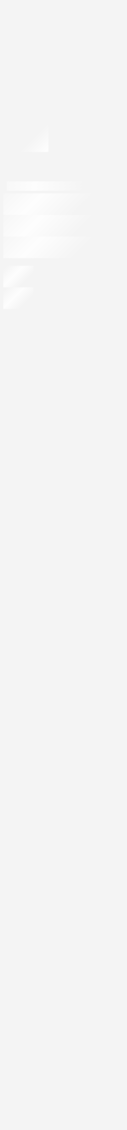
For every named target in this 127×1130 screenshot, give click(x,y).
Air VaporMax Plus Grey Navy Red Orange (15, 671)
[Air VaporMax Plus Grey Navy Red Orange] (63, 668)
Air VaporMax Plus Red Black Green (13, 325)
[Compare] (21, 319)
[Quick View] (18, 319)
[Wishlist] (15, 319)
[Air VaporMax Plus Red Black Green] (63, 322)
